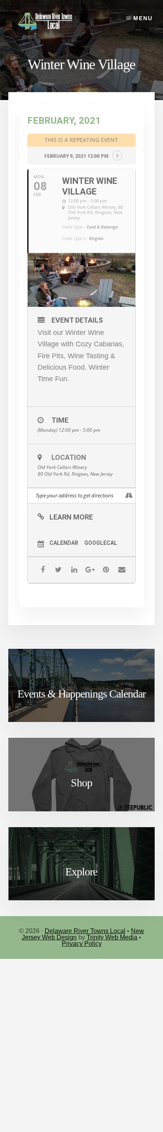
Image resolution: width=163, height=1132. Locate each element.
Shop (81, 783)
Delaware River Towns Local (85, 931)
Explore (81, 872)
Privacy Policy (82, 943)
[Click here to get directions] (129, 495)
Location (68, 457)
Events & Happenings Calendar (81, 694)
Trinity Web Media (112, 937)
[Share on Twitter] (58, 570)
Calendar (63, 543)
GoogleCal (100, 543)
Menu (143, 18)
